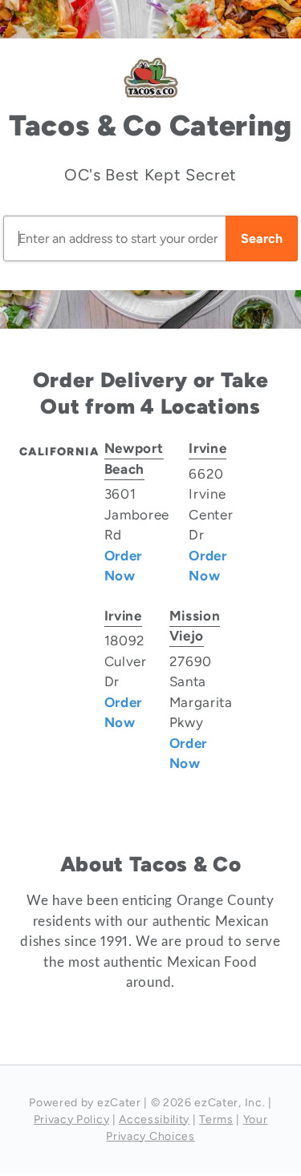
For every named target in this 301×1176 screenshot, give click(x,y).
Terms (216, 1119)
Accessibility (154, 1119)
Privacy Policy (72, 1119)
